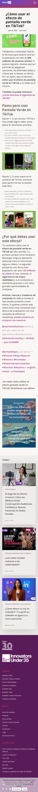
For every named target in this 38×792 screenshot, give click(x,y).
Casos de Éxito (7, 719)
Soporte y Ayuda (7, 768)
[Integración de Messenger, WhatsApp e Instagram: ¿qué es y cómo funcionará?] (19, 435)
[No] (36, 785)
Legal (4, 732)
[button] (35, 3)
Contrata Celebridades (9, 699)
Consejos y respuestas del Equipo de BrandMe (17, 771)
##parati (25, 355)
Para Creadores (10, 489)
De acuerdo (16, 789)
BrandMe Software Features (11, 679)
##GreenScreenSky (12, 338)
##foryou (7, 355)
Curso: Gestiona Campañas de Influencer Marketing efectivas (18, 750)
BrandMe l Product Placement (11, 695)
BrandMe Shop (7, 689)
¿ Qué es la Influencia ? (9, 755)
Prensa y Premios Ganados (10, 722)
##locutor (7, 367)
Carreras (5, 726)
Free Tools (5, 758)
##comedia (20, 359)
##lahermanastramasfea (16, 363)
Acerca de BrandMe (8, 712)
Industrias (5, 715)
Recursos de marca (8, 736)
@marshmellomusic (12, 326)
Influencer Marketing (12, 553)
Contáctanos (6, 729)
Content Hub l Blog (8, 761)
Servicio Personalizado (9, 682)
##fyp (16, 355)
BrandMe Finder (7, 675)
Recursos (5, 765)
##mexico (7, 359)
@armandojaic (10, 351)
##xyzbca (19, 367)
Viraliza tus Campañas (9, 685)
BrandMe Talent (7, 692)
